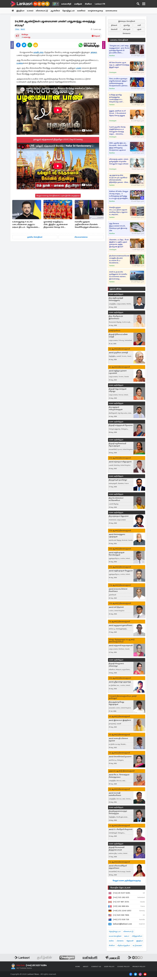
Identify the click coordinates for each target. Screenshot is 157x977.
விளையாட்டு (42, 10)
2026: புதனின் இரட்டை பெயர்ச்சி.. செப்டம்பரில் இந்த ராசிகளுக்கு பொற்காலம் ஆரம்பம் (118, 146)
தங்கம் (94, 52)
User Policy (109, 966)
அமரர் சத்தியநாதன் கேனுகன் (121, 571)
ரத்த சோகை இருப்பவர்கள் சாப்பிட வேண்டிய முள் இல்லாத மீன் (118, 227)
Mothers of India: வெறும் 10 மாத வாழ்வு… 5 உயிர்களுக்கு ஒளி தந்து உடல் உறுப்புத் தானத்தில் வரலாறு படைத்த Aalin (118, 195)
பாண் (78, 68)
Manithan (112, 56)
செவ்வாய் (127, 33)
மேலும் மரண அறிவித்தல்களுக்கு (127, 881)
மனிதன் (78, 4)
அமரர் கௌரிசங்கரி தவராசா (120, 757)
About (85, 966)
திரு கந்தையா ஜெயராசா (119, 516)
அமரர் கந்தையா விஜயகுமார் (120, 462)
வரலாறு (26, 37)
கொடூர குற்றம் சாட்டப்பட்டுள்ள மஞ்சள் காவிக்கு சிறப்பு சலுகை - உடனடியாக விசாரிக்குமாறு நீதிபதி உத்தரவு (118, 211)
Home (77, 966)
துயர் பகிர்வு (115, 289)
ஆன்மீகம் (55, 10)
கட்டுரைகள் (137, 945)
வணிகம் (81, 10)
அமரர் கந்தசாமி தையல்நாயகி (121, 645)
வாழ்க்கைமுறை (95, 10)
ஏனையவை (111, 10)
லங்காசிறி (66, 4)
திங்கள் (114, 25)
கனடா (126, 936)
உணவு (20, 63)
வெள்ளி (114, 29)
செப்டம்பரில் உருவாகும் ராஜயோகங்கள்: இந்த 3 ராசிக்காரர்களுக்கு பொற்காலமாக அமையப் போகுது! (118, 82)
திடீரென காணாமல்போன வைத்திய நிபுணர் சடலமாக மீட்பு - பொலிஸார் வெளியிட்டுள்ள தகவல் (119, 259)
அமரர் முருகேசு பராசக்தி (118, 353)
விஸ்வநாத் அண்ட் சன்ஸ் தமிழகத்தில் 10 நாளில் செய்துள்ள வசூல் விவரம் (118, 161)
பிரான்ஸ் (120, 941)
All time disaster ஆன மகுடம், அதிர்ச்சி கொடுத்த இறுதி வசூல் (119, 65)
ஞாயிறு (127, 25)
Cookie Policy (123, 966)
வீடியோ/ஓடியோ (124, 945)
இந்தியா (20, 10)
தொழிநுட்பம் (68, 10)
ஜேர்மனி (129, 941)
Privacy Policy (139, 966)
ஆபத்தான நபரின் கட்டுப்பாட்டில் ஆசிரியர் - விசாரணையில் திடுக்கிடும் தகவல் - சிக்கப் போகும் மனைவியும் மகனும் (119, 179)
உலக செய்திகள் (115, 936)
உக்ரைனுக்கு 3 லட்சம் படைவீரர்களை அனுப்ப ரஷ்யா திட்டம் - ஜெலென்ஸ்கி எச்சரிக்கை (26, 224)
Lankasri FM (100, 4)
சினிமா (88, 4)
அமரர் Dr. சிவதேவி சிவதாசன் (120, 829)
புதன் (139, 29)
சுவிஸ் (111, 941)
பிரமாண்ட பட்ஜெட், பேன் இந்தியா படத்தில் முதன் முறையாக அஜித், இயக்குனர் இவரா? (119, 243)
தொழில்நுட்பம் (115, 931)
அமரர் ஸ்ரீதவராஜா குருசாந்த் (120, 682)
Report (97, 36)
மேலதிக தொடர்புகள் (120, 887)
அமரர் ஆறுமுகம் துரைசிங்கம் (120, 625)
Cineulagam (112, 72)
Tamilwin (112, 105)
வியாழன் (126, 29)
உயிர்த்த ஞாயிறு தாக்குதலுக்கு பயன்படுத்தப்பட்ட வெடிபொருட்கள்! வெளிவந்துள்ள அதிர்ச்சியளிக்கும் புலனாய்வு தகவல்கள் (117, 98)
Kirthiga (25, 34)
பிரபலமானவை (81, 237)
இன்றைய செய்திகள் (126, 21)
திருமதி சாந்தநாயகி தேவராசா (121, 425)
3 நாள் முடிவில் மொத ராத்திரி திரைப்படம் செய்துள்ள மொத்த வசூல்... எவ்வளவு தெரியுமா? (117, 130)
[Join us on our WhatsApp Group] (89, 45)
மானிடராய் (38, 52)
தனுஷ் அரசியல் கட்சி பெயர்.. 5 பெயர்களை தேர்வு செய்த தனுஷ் (117, 113)
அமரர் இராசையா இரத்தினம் (120, 720)
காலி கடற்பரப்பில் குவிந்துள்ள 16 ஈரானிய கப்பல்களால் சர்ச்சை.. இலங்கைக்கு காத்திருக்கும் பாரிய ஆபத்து (118, 275)
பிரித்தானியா (137, 936)
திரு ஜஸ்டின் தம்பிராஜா (118, 480)
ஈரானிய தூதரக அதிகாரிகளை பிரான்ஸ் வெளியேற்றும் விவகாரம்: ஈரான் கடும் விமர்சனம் (87, 224)
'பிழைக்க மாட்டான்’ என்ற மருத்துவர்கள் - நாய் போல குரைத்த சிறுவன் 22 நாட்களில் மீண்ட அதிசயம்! (119, 49)
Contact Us (96, 966)
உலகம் (30, 10)
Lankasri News (33, 974)
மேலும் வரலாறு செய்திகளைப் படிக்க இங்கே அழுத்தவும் (58, 196)
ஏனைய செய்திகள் (119, 40)
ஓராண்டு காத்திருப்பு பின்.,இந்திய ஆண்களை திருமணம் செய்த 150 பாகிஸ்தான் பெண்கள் (56, 224)
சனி (139, 25)
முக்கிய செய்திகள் (34, 237)
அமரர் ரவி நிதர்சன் (116, 607)
